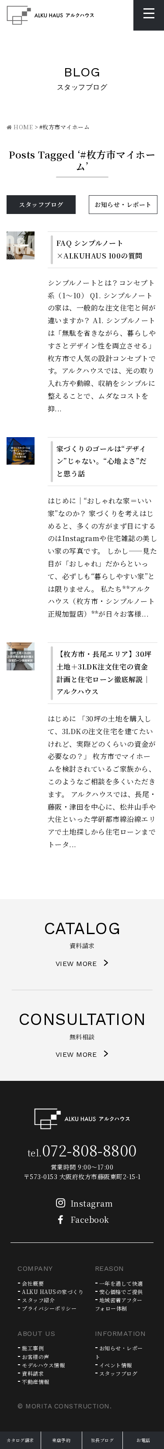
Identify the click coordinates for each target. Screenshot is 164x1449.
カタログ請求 (20, 1440)
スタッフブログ (41, 204)
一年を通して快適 (121, 1283)
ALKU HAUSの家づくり (53, 1291)
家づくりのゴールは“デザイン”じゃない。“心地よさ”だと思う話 (101, 461)
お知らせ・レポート (123, 204)
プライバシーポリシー (49, 1308)
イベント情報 (115, 1365)
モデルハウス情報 (43, 1365)
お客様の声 (35, 1356)
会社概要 (33, 1283)
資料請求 (33, 1373)
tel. (82, 1152)
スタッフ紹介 (38, 1300)
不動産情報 (35, 1381)
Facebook (89, 1219)
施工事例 (33, 1348)
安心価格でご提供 (121, 1291)
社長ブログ (102, 1440)
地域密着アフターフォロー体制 (119, 1304)
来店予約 (61, 1440)
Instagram (91, 1203)
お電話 (143, 1440)
